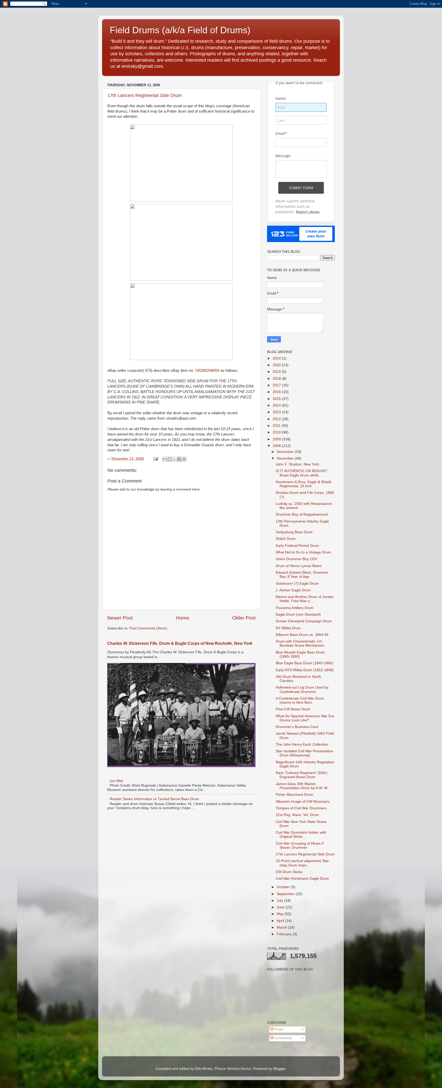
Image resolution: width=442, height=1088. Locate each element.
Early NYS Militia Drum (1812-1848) (305, 670)
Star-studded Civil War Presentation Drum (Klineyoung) (304, 753)
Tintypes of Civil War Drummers (301, 808)
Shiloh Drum (286, 539)
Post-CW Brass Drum (293, 709)
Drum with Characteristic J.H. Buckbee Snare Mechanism (300, 643)
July (280, 900)
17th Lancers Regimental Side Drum (144, 95)
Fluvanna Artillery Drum (295, 608)
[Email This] (164, 459)
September (286, 894)
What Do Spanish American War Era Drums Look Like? (305, 718)
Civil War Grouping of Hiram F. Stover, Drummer (300, 846)
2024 (277, 358)
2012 (277, 419)
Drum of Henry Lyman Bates (299, 566)
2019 (277, 372)
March (282, 927)
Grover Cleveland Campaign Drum (304, 621)
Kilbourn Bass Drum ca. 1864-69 (302, 635)
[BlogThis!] (169, 459)
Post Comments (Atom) (148, 628)
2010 (277, 432)
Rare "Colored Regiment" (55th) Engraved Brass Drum (301, 775)
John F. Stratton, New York (297, 464)
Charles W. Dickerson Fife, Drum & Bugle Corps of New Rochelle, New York (179, 643)
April (281, 921)
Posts (278, 1029)
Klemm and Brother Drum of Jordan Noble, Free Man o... (305, 599)
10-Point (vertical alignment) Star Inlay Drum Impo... (302, 863)
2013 (277, 412)
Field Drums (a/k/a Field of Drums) (180, 30)
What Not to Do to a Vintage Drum (303, 552)
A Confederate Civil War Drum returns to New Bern (300, 700)
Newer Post (120, 618)
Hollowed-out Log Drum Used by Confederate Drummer (302, 689)
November (286, 458)
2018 (277, 378)
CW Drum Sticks (289, 872)
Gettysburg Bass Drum (294, 532)
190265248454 (207, 370)
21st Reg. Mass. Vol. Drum (297, 815)
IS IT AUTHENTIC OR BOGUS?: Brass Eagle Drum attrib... (302, 473)
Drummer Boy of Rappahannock (302, 514)
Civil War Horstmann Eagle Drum (302, 878)
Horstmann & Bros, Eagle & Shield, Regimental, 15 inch (304, 484)
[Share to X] (174, 459)
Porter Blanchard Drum (294, 795)
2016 (277, 392)
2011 (277, 426)
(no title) (116, 781)
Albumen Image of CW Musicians (302, 801)
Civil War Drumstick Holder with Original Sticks (301, 835)
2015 (277, 399)
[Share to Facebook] (179, 459)
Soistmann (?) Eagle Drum (297, 583)
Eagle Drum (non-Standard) (298, 614)
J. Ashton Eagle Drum (293, 590)
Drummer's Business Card (297, 727)
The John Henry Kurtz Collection (302, 744)
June (281, 907)
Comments (282, 1038)
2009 (277, 439)
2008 (277, 446)
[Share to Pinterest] (184, 459)
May (281, 914)
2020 (277, 365)
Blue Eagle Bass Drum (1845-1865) (304, 663)
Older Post (244, 618)
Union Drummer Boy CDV (296, 559)
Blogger (279, 1069)
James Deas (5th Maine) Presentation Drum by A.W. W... (303, 786)
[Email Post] (155, 459)
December (286, 452)
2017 (277, 385)
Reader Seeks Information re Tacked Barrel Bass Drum (154, 799)
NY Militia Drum (288, 628)
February (285, 934)
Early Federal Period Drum (297, 546)
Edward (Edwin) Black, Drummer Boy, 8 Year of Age (302, 575)
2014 (277, 405)
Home (182, 618)
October (284, 887)
